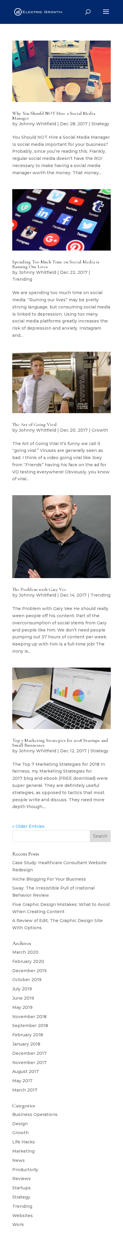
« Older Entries (28, 826)
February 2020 (28, 961)
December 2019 (29, 970)
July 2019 (22, 989)
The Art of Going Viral (34, 424)
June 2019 (23, 998)
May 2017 (22, 1080)
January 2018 (26, 1044)
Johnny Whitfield (37, 123)
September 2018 (30, 1025)
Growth (100, 430)
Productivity (25, 1169)
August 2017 (25, 1071)
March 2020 (25, 952)
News (18, 1160)
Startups (21, 1188)
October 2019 (26, 979)
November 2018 (29, 1016)
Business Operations (35, 1114)
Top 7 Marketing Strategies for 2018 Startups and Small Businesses (60, 742)
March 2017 (24, 1090)
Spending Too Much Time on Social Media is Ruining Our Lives (55, 264)
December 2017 (29, 1053)
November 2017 (29, 1062)
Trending (22, 279)
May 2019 (22, 1007)
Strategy (100, 123)
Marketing (23, 1151)
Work (18, 1224)
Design (20, 1123)
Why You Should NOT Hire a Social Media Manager (53, 115)
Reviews (21, 1178)
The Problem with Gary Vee (39, 589)
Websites (22, 1215)
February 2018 (27, 1034)
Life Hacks (23, 1142)
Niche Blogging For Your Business (49, 879)
